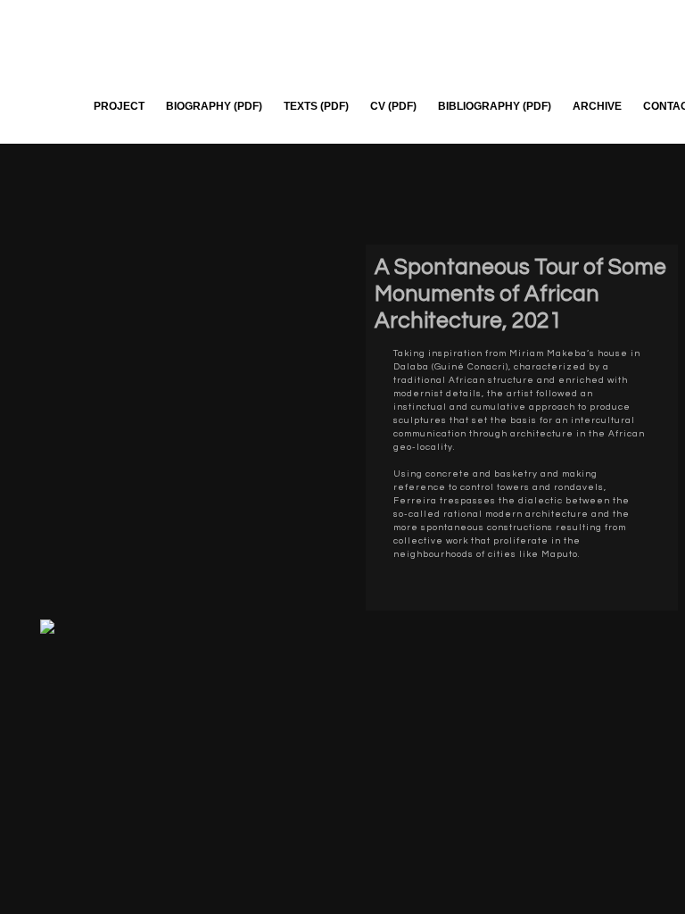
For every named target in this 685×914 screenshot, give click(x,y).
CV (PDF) (393, 106)
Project (119, 106)
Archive (597, 106)
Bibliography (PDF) (494, 106)
